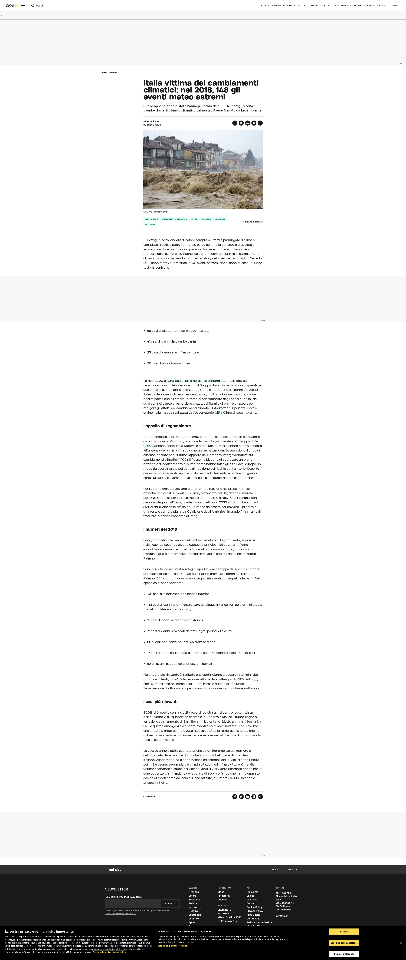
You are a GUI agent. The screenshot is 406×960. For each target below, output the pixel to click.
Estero (276, 5)
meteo (194, 219)
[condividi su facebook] (234, 123)
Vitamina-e (224, 909)
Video (221, 891)
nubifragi (220, 219)
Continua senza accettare (344, 942)
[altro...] (260, 123)
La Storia (252, 899)
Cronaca (264, 5)
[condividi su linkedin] (247, 123)
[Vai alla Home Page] (11, 5)
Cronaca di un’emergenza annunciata (197, 381)
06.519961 (285, 909)
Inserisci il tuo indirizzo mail (123, 897)
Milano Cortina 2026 (229, 917)
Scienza (343, 5)
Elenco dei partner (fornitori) (173, 945)
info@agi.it (281, 916)
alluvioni (206, 219)
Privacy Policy (255, 910)
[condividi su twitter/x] (241, 123)
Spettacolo (383, 5)
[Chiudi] (400, 942)
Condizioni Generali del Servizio (120, 913)
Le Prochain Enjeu (228, 921)
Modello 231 (253, 926)
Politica (302, 5)
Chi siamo (252, 891)
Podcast (222, 899)
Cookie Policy (254, 907)
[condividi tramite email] (253, 123)
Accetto (344, 931)
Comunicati (253, 918)
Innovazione (317, 5)
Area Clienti (253, 914)
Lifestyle (355, 5)
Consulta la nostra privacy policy (109, 952)
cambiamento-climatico (174, 219)
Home (104, 73)
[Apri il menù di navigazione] (23, 5)
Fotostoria (224, 895)
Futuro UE (223, 913)
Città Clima (223, 412)
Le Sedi (251, 895)
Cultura (369, 5)
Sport (396, 5)
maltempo (150, 224)
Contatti (251, 903)
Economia (289, 5)
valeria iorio (151, 121)
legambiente (151, 219)
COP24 (148, 446)
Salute (332, 5)
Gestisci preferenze (344, 954)
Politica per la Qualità (259, 922)
